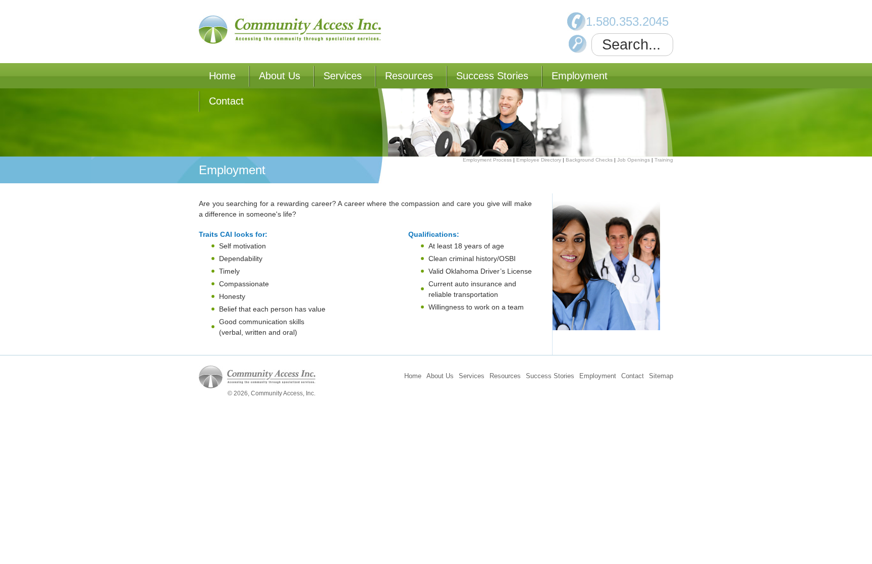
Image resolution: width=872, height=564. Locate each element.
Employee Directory (538, 160)
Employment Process (487, 160)
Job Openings (633, 160)
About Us (279, 75)
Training (664, 160)
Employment (580, 75)
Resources (409, 75)
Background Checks (589, 160)
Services (342, 75)
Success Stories (492, 75)
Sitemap (661, 376)
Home (222, 75)
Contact (226, 101)
